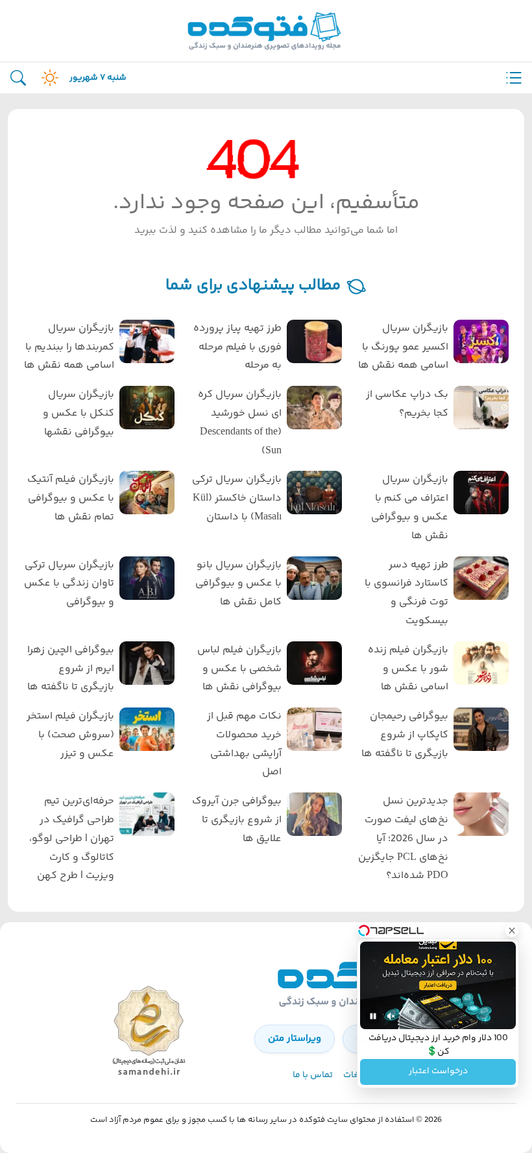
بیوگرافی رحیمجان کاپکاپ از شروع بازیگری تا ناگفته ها (404, 735)
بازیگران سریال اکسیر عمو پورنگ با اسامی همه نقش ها (403, 347)
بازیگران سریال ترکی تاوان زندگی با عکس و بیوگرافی (69, 584)
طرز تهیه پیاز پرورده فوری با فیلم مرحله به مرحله (237, 347)
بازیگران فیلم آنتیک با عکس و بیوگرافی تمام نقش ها (70, 498)
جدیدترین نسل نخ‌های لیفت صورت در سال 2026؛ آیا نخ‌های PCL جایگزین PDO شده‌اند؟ (403, 838)
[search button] (18, 78)
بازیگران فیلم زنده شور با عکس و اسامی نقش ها (408, 669)
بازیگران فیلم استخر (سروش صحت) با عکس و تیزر (70, 735)
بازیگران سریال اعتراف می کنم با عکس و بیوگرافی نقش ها (409, 507)
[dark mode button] (47, 77)
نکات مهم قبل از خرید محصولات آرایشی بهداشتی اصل (244, 744)
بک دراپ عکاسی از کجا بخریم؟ (407, 404)
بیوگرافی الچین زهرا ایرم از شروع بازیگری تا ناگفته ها (70, 669)
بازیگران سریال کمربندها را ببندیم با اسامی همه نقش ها (69, 347)
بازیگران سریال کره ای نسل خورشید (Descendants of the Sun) (239, 422)
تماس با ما (313, 1075)
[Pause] (373, 1016)
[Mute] (391, 1016)
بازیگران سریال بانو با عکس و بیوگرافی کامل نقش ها (238, 584)
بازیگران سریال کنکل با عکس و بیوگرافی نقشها (78, 413)
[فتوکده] (266, 30)
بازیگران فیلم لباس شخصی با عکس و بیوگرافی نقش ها (239, 669)
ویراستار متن (294, 1038)
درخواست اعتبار (438, 1072)
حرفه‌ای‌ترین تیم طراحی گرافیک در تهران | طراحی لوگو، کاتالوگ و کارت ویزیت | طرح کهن (71, 838)
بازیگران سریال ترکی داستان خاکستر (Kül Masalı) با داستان (236, 498)
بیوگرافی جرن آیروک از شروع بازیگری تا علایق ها (236, 820)
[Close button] (511, 930)
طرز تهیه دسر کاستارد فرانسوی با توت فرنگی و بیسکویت (406, 593)
